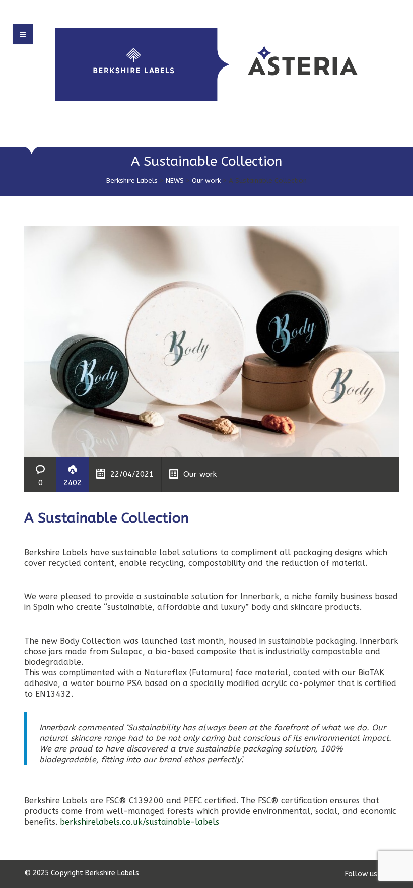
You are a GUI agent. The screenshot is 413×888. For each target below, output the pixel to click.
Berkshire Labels (132, 180)
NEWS (175, 180)
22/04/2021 (132, 474)
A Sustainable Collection (106, 518)
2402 (72, 482)
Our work (206, 180)
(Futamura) (211, 672)
